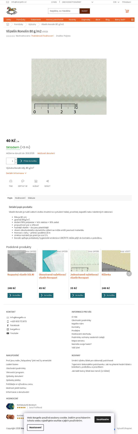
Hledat (85, 11)
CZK (115, 2)
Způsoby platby (13, 380)
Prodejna (76, 330)
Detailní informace (15, 173)
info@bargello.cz (18, 317)
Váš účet (76, 347)
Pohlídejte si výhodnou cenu (19, 384)
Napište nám (78, 323)
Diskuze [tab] (31, 198)
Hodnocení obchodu (81, 334)
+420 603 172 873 (18, 321)
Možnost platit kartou (16, 388)
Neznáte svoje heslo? (82, 344)
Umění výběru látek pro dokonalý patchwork (92, 360)
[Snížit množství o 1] (15, 162)
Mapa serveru (78, 340)
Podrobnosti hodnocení (43, 36)
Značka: (63, 36)
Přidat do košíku (30, 161)
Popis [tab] (10, 198)
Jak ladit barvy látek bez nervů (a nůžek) (91, 371)
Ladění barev (12, 364)
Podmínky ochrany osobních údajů (88, 337)
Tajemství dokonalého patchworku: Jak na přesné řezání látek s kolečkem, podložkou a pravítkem (101, 365)
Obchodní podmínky (71, 2)
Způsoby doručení (14, 376)
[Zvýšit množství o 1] (15, 159)
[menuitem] (9, 19)
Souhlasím (102, 419)
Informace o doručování (17, 392)
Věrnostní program (15, 372)
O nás (54, 2)
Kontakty (76, 327)
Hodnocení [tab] (20, 198)
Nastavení (35, 427)
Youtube (14, 333)
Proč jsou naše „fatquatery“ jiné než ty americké (28, 360)
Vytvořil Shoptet (124, 428)
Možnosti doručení (46, 153)
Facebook (14, 325)
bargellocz (15, 329)
